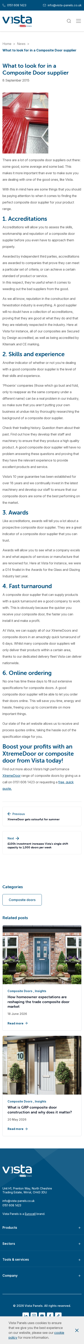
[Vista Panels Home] (17, 21)
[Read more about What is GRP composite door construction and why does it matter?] (42, 1065)
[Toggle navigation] (78, 21)
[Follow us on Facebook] (50, 1315)
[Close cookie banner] (77, 1330)
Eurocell (30, 1214)
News (21, 44)
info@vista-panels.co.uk (62, 5)
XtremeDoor (11, 776)
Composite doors (22, 900)
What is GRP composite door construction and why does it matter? (40, 1109)
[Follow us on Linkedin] (25, 1315)
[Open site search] (68, 21)
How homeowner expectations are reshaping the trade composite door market (39, 1002)
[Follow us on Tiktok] (58, 1315)
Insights (40, 991)
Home (6, 44)
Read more (15, 1023)
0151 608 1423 (14, 5)
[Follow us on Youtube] (42, 1315)
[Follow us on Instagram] (34, 1315)
